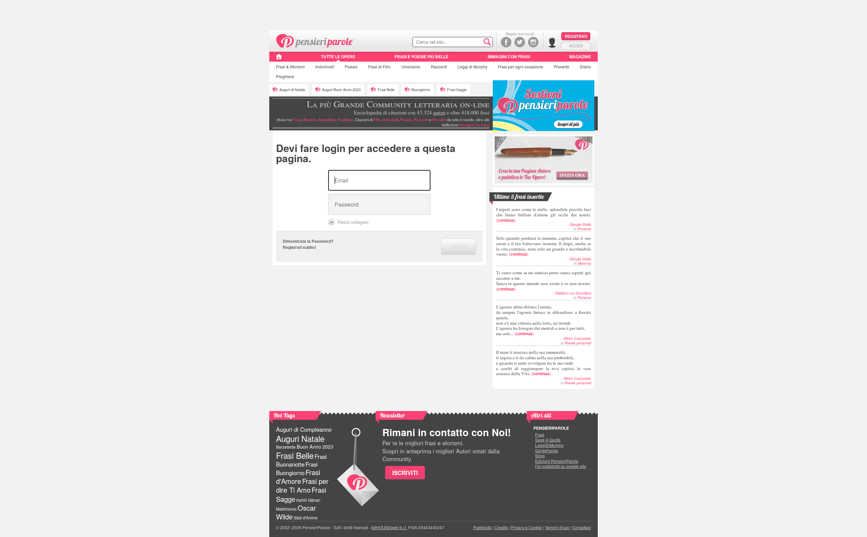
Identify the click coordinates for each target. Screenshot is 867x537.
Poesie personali (578, 342)
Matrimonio (286, 509)
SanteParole (546, 450)
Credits (501, 527)
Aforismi (309, 119)
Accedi (576, 45)
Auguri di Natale (292, 89)
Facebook (506, 42)
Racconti (439, 66)
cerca (473, 42)
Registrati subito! (299, 247)
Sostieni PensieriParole (543, 105)
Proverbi (561, 66)
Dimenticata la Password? (308, 241)
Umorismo (410, 66)
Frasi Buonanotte (301, 460)
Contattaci (581, 527)
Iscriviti (405, 473)
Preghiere (285, 76)
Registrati (576, 36)
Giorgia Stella (580, 224)
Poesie (351, 66)
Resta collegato (353, 222)
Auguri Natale (300, 438)
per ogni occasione (520, 66)
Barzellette (327, 119)
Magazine (580, 56)
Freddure (345, 119)
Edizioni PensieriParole (556, 461)
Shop (540, 455)
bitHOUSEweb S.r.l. (389, 527)
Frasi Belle (386, 89)
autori (439, 112)
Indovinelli (324, 66)
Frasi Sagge (457, 89)
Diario (585, 66)
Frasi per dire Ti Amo (302, 485)
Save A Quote (548, 440)
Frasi (290, 66)
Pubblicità (482, 527)
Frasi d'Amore (298, 476)
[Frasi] (279, 59)
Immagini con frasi (509, 56)
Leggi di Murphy (472, 66)
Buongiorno (420, 89)
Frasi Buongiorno (297, 468)
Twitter (519, 42)
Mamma (584, 263)
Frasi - (316, 40)
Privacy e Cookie (526, 527)
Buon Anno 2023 (315, 446)
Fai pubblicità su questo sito (560, 466)
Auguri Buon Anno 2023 (341, 89)
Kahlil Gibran (308, 500)
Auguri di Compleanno (304, 429)
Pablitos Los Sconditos (573, 293)
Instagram (533, 42)
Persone (584, 228)
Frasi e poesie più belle (421, 56)
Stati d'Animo (306, 517)
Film (379, 66)
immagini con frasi (473, 124)
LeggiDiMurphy (549, 445)
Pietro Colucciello (577, 338)
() (543, 214)
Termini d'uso (557, 527)
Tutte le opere (338, 56)
